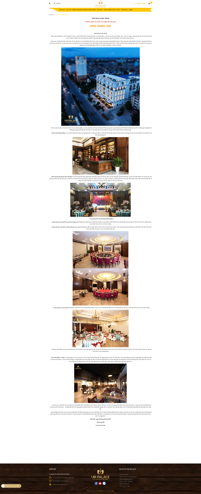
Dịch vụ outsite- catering (126, 481)
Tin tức (118, 9)
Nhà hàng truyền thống (89, 9)
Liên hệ (131, 9)
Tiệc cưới (68, 9)
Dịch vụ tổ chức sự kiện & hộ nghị (128, 476)
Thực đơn (99, 9)
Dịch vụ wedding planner (126, 479)
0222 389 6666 (64, 481)
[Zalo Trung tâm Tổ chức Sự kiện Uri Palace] (104, 483)
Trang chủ (62, 9)
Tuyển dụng (124, 9)
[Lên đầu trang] (198, 476)
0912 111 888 (141, 3)
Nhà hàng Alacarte (124, 483)
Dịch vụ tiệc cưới (124, 474)
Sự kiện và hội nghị (77, 9)
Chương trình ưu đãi (109, 9)
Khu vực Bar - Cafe (124, 486)
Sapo (112, 490)
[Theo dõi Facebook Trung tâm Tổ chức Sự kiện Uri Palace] (96, 483)
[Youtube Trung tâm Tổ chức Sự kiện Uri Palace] (100, 483)
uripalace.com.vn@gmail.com (60, 484)
